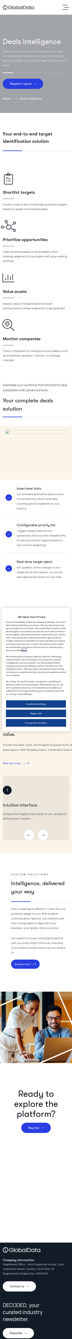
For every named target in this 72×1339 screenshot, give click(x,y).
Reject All (36, 713)
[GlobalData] (18, 7)
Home (7, 98)
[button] (29, 835)
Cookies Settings (36, 703)
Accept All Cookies (36, 722)
